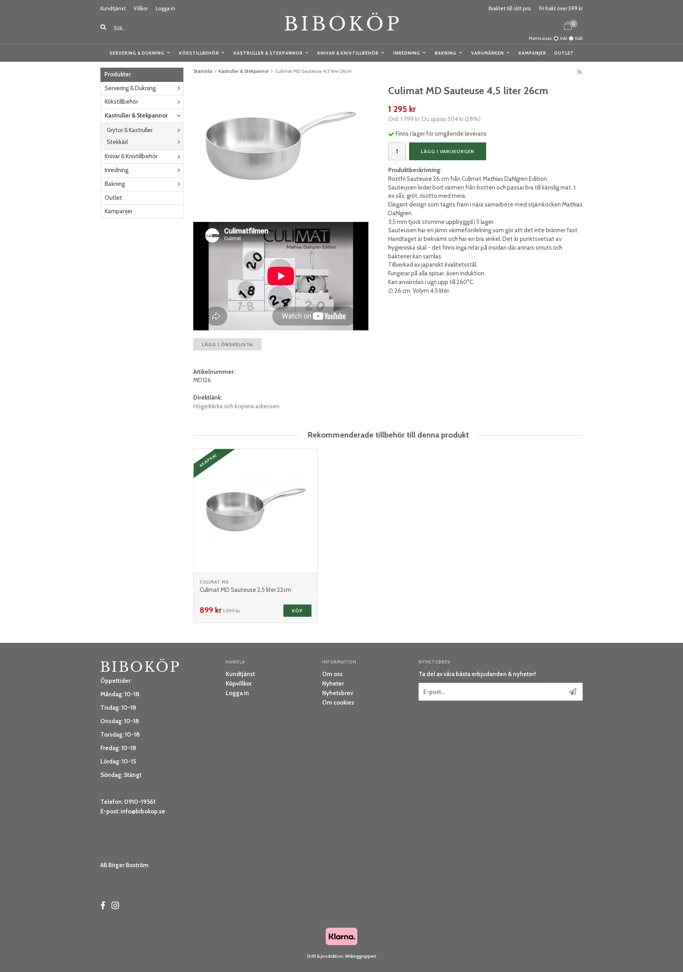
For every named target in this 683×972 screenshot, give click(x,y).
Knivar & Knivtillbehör (348, 53)
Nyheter (333, 683)
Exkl (579, 38)
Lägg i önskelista (227, 344)
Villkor (141, 8)
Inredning (406, 53)
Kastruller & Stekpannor (268, 53)
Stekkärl (117, 142)
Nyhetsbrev (337, 693)
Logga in (165, 8)
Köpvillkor (239, 683)
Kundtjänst (113, 8)
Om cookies (338, 702)
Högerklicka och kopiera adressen (236, 406)
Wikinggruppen (360, 956)
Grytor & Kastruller (130, 130)
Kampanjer (532, 53)
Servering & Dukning (136, 53)
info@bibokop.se (143, 811)
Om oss (332, 674)
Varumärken (487, 53)
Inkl (563, 38)
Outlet (564, 53)
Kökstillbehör (199, 53)
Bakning (446, 53)
